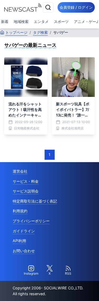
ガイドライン (24, 231)
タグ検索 (40, 32)
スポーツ (61, 21)
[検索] (48, 7)
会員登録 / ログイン (76, 7)
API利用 (19, 240)
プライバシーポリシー (31, 221)
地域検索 (21, 21)
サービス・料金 (26, 181)
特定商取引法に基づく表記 (35, 201)
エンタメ (41, 21)
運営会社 (20, 171)
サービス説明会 (26, 191)
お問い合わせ (24, 250)
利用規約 (20, 211)
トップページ (16, 32)
